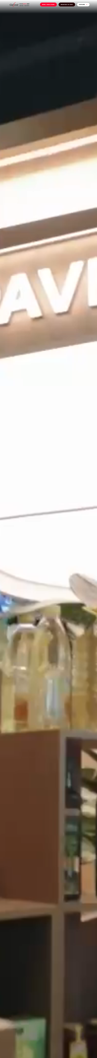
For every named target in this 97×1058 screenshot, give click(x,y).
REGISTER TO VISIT (67, 4)
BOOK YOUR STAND (48, 4)
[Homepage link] (19, 4)
